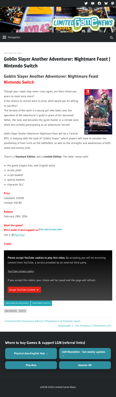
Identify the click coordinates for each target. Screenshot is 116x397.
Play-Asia (19, 235)
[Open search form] (111, 37)
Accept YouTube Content (22, 289)
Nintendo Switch (41, 303)
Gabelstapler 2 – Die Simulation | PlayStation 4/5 (84, 325)
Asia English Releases (17, 303)
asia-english (11, 311)
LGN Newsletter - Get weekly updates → (83, 353)
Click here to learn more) (50, 229)
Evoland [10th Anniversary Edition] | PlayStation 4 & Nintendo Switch (43, 321)
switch (22, 311)
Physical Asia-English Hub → (31, 353)
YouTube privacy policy (21, 271)
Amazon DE (85, 365)
